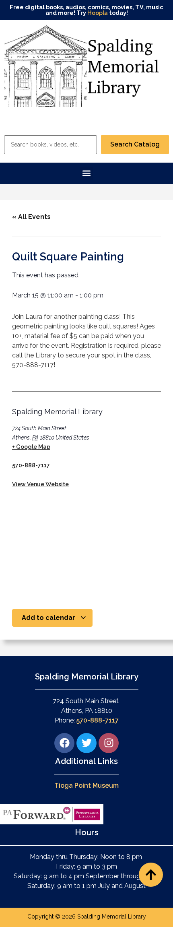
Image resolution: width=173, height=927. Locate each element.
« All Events (31, 217)
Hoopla (97, 12)
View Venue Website (40, 484)
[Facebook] (64, 743)
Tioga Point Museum (86, 785)
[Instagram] (109, 743)
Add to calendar (49, 617)
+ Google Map (31, 447)
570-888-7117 (31, 465)
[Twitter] (86, 743)
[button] (86, 173)
